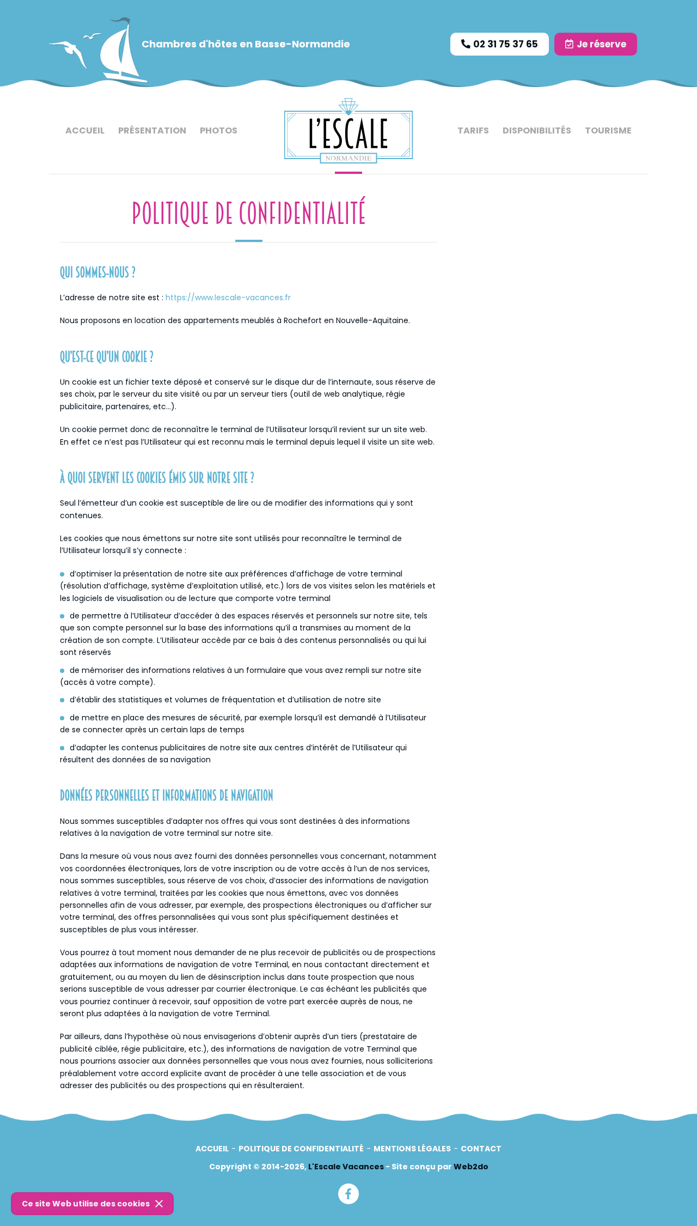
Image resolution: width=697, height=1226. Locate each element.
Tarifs (473, 130)
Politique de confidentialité (301, 1148)
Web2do (471, 1166)
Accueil (85, 130)
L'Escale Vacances (346, 1166)
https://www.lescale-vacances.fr (228, 297)
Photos (218, 130)
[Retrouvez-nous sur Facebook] (348, 1193)
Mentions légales (412, 1148)
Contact (481, 1148)
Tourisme (608, 130)
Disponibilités (537, 130)
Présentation (152, 130)
